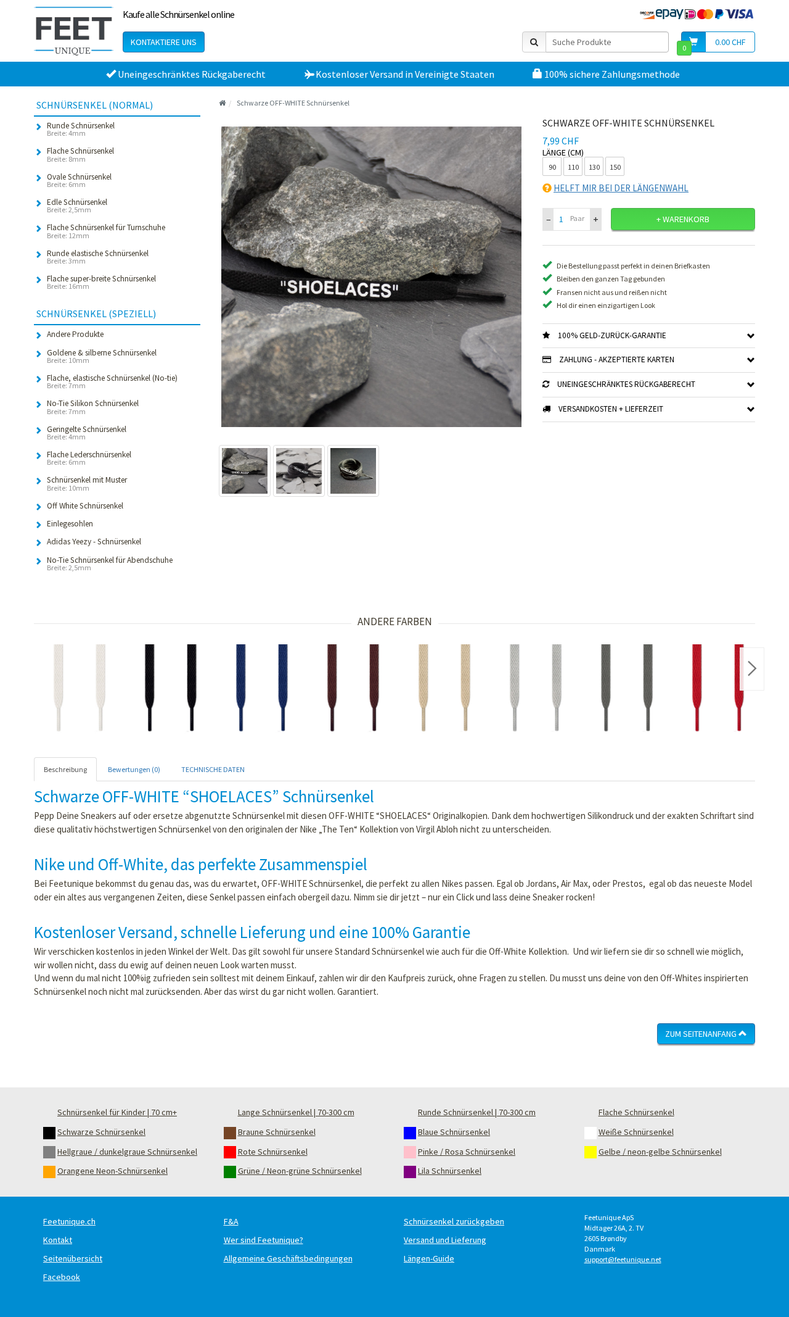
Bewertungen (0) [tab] (134, 769)
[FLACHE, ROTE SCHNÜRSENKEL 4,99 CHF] (718, 690)
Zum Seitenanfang (701, 1033)
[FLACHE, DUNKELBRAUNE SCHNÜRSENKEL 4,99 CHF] (353, 690)
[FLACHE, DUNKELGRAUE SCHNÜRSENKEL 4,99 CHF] (626, 690)
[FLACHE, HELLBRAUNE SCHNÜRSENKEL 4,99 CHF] (444, 690)
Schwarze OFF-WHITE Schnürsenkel (293, 102)
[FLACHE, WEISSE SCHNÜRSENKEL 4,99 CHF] (79, 690)
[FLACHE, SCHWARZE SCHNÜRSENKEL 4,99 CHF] (170, 690)
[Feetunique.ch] (73, 31)
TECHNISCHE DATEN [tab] (213, 769)
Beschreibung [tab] (65, 769)
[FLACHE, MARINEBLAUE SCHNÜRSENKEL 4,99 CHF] (262, 690)
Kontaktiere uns (164, 42)
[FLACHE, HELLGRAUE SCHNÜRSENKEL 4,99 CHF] (535, 690)
